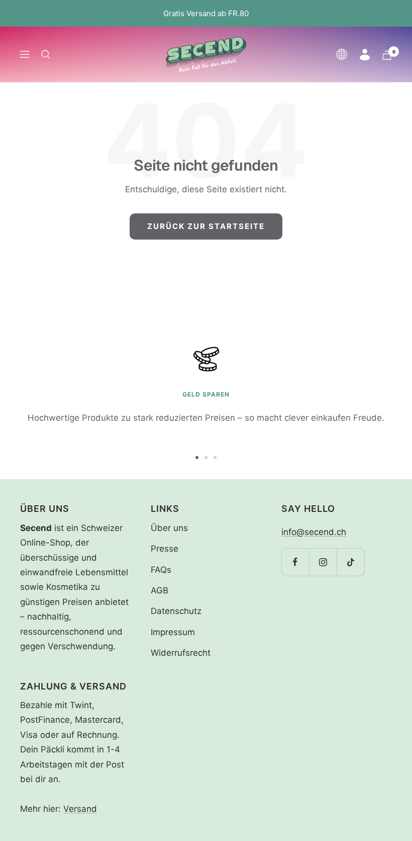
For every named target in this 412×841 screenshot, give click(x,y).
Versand (80, 809)
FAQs (161, 570)
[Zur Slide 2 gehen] (206, 457)
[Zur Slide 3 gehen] (215, 457)
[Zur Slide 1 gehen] (196, 457)
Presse (164, 549)
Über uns (169, 528)
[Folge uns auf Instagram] (323, 562)
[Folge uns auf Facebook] (295, 562)
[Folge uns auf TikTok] (350, 562)
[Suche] (45, 54)
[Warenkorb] (387, 55)
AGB (159, 590)
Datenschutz (176, 611)
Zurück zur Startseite (206, 226)
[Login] (365, 54)
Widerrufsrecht (181, 653)
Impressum (173, 632)
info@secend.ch (313, 532)
